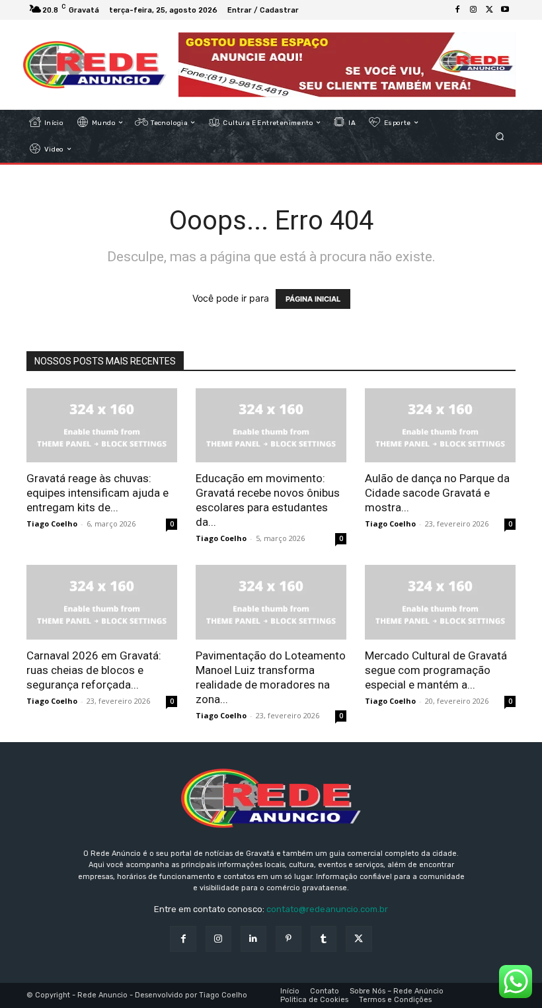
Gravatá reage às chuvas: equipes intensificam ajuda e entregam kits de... (97, 493)
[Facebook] (457, 10)
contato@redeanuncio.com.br (327, 909)
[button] (500, 136)
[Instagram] (473, 10)
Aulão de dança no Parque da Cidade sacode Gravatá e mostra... (437, 493)
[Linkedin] (253, 939)
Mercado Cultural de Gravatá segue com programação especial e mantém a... (436, 670)
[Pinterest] (288, 939)
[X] (489, 10)
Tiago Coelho (51, 523)
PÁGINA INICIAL (313, 299)
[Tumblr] (323, 939)
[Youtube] (505, 10)
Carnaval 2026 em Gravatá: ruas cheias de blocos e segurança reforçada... (93, 670)
